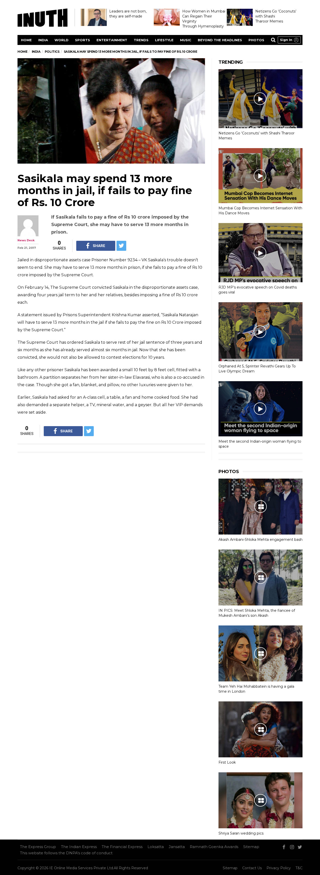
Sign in (286, 40)
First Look (227, 762)
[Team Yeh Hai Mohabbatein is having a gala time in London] (260, 653)
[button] (289, 40)
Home (26, 40)
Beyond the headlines (220, 40)
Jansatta (177, 846)
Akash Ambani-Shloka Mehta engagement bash (260, 539)
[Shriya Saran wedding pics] (260, 800)
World (61, 40)
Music (185, 40)
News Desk (26, 240)
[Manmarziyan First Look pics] (260, 729)
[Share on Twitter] (121, 246)
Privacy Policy (278, 868)
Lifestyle (164, 40)
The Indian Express (79, 846)
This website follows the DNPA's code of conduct (66, 853)
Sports (82, 40)
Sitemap (251, 846)
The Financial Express (122, 846)
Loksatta (156, 846)
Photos (256, 40)
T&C (299, 868)
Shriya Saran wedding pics (241, 833)
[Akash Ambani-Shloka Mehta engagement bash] (260, 507)
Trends (141, 40)
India (43, 40)
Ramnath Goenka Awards (214, 846)
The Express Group (38, 846)
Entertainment (111, 40)
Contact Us (252, 868)
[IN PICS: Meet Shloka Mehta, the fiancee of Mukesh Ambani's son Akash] (260, 577)
